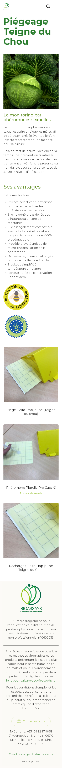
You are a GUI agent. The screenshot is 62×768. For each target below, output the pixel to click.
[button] (31, 721)
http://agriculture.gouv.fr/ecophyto (30, 680)
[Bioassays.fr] (6, 6)
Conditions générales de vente (31, 754)
